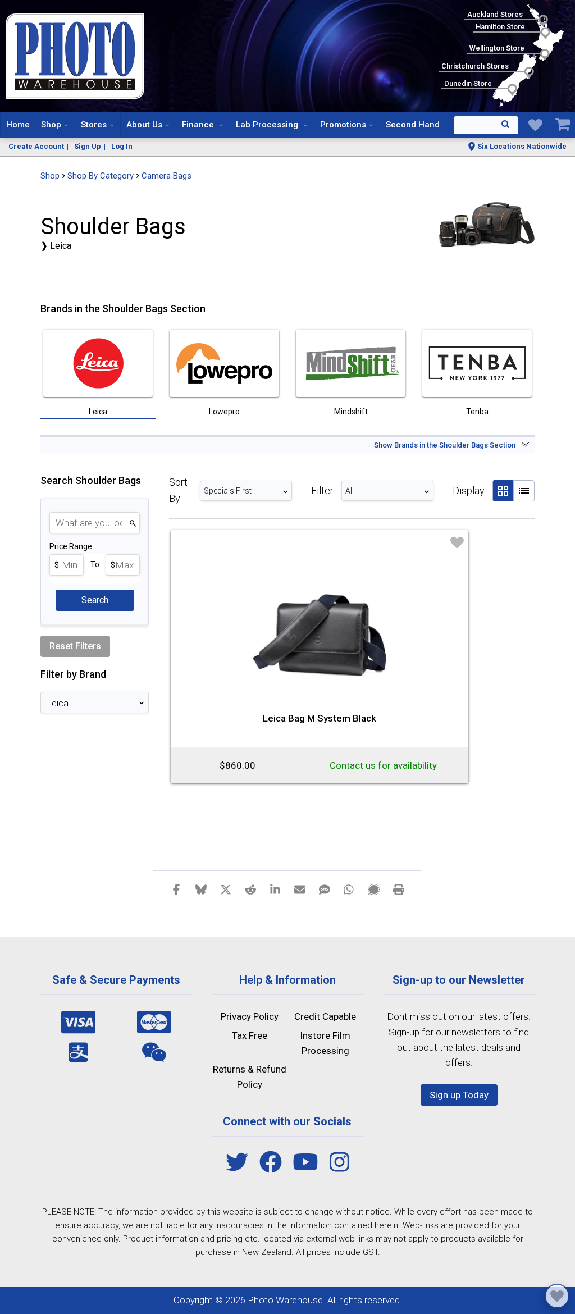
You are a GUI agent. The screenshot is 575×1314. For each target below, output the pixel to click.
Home (18, 125)
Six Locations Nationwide (522, 146)
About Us (144, 125)
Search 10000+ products (486, 125)
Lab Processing (268, 125)
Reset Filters (75, 646)
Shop (51, 125)
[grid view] (502, 490)
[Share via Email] (300, 889)
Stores (94, 125)
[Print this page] (398, 889)
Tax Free (249, 1035)
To (94, 564)
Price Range (70, 546)
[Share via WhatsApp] (349, 889)
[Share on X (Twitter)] (225, 889)
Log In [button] (122, 146)
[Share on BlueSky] (201, 889)
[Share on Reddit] (250, 889)
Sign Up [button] (87, 146)
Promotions (343, 125)
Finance (199, 125)
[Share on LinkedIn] (275, 889)
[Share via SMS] (324, 889)
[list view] (524, 490)
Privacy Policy (250, 1016)
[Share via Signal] (374, 889)
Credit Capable (325, 1016)
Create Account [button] (36, 146)
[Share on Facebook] (176, 889)
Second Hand (413, 125)
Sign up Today (459, 1095)
